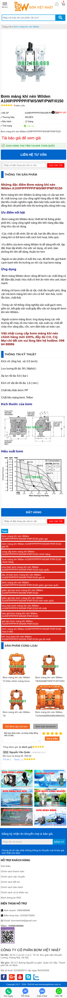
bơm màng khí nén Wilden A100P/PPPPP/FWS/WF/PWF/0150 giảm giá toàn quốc (30, 583)
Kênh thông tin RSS (11, 897)
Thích (17, 759)
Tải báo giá (60, 112)
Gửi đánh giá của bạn (16, 726)
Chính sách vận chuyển (13, 876)
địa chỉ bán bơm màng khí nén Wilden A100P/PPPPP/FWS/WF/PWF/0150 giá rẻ (23, 576)
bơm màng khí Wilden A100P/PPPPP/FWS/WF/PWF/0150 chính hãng (31, 560)
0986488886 (23, 910)
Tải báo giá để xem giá (21, 138)
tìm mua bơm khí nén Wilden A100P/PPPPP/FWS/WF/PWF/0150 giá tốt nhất (26, 638)
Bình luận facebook (45, 726)
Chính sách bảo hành (12, 887)
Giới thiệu (6, 866)
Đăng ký (59, 842)
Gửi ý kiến (52, 738)
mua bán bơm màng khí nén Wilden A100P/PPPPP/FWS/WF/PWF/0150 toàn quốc (25, 568)
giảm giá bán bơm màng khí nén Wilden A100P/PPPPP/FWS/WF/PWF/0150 (22, 591)
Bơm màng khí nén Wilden (26, 26)
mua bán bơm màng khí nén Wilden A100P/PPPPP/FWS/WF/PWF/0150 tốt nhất (24, 607)
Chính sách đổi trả (10, 882)
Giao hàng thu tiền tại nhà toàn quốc (30, 145)
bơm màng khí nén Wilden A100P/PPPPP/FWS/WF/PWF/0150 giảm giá (25, 537)
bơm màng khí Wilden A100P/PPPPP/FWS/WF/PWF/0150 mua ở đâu (31, 630)
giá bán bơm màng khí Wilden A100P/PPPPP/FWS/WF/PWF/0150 (20, 622)
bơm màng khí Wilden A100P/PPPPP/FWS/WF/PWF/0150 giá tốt (31, 545)
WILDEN (29, 117)
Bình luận (19, 106)
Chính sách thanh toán (12, 871)
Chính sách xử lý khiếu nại (14, 892)
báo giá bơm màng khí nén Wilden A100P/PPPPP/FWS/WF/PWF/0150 (20, 614)
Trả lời (6, 759)
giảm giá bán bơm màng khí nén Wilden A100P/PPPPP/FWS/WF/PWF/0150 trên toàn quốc (28, 599)
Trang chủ (7, 26)
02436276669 (27, 915)
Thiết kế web (32, 984)
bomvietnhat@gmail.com (24, 920)
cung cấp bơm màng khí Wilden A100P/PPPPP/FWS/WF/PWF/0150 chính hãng (26, 553)
